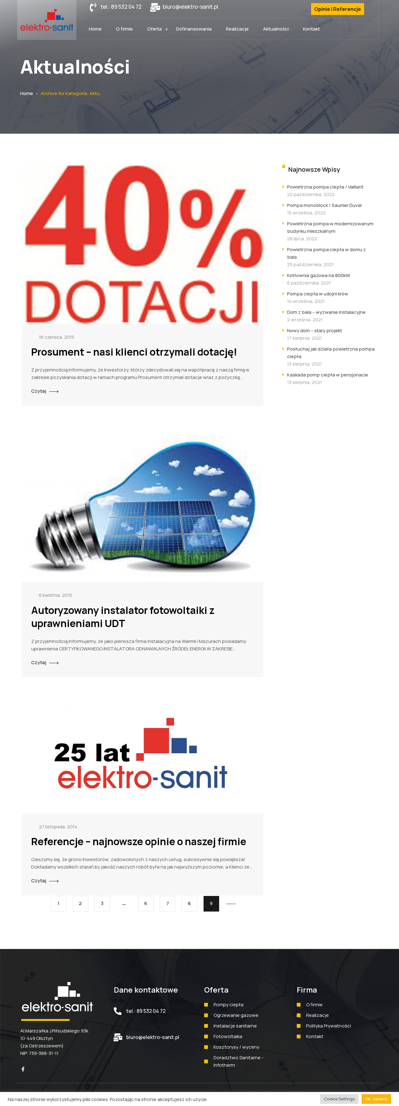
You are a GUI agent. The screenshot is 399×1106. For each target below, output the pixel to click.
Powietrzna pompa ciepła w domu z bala (326, 253)
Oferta (154, 29)
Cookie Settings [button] (339, 1099)
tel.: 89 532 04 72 (146, 1011)
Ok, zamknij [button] (376, 1099)
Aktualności (276, 29)
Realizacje (237, 29)
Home (95, 29)
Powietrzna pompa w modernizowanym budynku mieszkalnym (330, 227)
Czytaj (38, 391)
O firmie (124, 29)
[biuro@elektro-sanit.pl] (118, 1037)
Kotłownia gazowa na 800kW (318, 275)
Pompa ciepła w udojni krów (317, 293)
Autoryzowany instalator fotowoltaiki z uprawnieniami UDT (122, 617)
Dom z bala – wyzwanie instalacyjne (326, 312)
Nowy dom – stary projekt (314, 330)
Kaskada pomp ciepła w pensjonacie (327, 374)
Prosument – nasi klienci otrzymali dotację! (134, 351)
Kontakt (311, 29)
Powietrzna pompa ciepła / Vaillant (325, 187)
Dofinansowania (194, 29)
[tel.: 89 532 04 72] (118, 1011)
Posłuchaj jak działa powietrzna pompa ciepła (331, 353)
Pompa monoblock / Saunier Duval (324, 205)
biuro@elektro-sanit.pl (152, 1037)
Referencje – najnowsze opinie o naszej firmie (138, 841)
